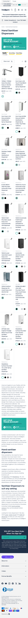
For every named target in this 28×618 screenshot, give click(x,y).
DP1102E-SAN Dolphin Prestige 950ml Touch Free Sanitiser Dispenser (7, 332)
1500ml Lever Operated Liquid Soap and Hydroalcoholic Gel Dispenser (7, 256)
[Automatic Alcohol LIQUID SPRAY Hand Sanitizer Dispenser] (21, 243)
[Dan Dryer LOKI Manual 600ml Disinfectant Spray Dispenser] (7, 106)
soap (6, 515)
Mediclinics (16, 477)
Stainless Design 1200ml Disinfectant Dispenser (6, 154)
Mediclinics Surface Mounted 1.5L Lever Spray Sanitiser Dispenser (7, 367)
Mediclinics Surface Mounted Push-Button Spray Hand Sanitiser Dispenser (21, 333)
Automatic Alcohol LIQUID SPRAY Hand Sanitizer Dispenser (20, 256)
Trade (14, 1)
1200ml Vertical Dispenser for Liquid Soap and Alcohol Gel (7, 289)
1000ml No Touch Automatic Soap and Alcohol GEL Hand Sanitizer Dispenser (21, 188)
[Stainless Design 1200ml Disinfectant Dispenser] (7, 142)
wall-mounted (18, 405)
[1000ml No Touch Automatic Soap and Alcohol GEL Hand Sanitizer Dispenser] (21, 175)
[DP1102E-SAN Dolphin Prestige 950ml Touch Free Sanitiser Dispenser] (7, 319)
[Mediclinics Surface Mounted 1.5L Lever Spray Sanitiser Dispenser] (7, 354)
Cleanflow (6, 477)
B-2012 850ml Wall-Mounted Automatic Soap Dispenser (6, 187)
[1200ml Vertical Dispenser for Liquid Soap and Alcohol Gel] (7, 277)
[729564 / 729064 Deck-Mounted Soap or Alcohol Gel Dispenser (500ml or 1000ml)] (7, 71)
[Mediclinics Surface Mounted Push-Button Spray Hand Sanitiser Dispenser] (21, 319)
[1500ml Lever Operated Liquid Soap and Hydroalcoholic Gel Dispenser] (7, 243)
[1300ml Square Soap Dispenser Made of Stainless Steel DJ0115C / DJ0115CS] (21, 142)
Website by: (6, 614)
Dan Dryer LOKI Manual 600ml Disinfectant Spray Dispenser (7, 119)
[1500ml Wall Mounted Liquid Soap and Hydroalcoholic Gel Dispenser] (7, 208)
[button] (22, 10)
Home (3, 26)
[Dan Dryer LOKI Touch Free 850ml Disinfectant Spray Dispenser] (21, 71)
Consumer (6, 1)
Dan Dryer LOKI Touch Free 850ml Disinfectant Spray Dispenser (21, 84)
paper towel (12, 515)
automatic (8, 405)
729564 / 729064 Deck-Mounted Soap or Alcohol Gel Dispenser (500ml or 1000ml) (7, 84)
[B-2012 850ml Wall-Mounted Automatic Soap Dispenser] (7, 175)
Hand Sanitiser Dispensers (12, 26)
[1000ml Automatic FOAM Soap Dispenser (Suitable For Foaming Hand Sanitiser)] (21, 208)
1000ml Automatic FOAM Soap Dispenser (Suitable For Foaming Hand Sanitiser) (21, 222)
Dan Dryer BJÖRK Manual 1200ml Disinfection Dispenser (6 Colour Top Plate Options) (21, 121)
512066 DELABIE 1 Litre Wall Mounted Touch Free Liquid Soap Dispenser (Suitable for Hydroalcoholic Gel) (21, 293)
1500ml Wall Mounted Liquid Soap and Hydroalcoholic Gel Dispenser (6, 221)
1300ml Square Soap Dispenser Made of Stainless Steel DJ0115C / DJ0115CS (21, 155)
